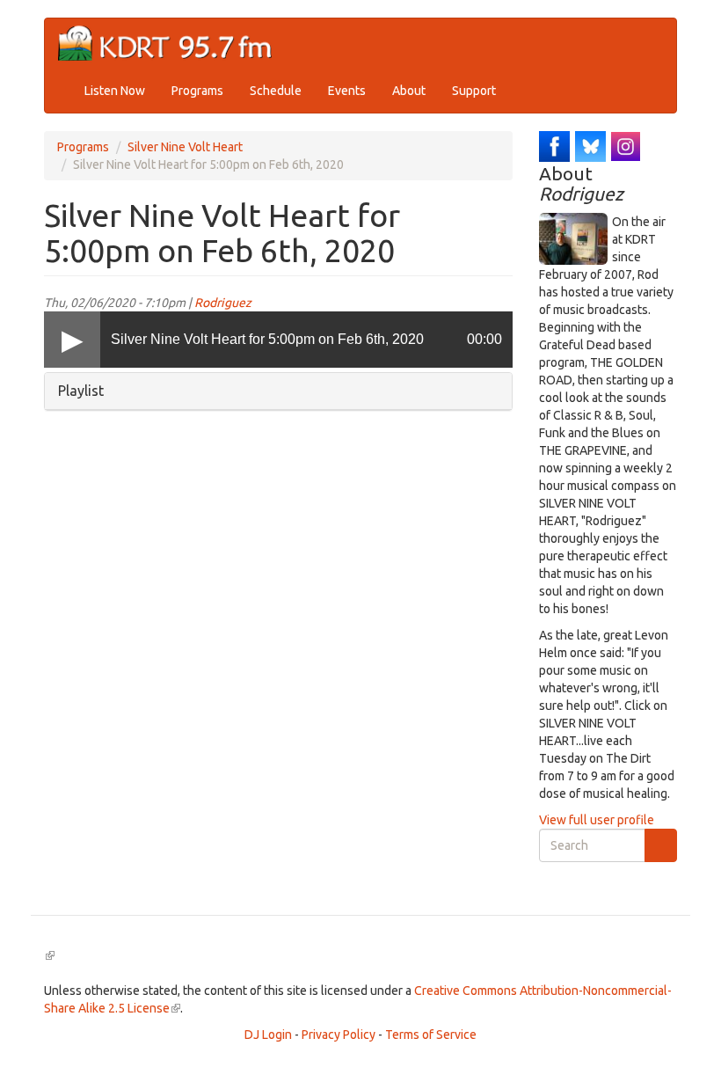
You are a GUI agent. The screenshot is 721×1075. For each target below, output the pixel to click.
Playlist (81, 391)
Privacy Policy (338, 1034)
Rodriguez (222, 303)
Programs (197, 91)
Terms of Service (431, 1034)
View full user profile (596, 820)
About (409, 91)
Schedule (276, 91)
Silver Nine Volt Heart (185, 147)
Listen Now (114, 91)
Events (347, 91)
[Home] (172, 43)
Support (474, 91)
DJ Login (268, 1034)
